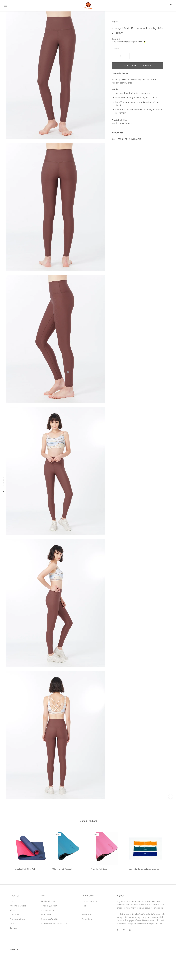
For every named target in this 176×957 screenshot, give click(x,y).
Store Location (48, 910)
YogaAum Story (17, 919)
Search (13, 901)
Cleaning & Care (18, 905)
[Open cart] (171, 5)
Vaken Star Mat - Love (99, 869)
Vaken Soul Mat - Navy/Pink (24, 869)
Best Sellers (87, 914)
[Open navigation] (5, 6)
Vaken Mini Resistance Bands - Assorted (144, 869)
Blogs (12, 910)
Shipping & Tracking (50, 919)
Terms (13, 923)
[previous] (8, 850)
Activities (14, 914)
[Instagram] (130, 929)
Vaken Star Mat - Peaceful (62, 869)
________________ (92, 910)
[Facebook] (118, 929)
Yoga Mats (87, 919)
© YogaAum (14, 949)
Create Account (89, 901)
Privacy (13, 928)
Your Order (46, 914)
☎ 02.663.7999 (48, 901)
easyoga (115, 21)
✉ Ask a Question (49, 905)
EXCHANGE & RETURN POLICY (54, 923)
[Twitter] (124, 929)
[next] (168, 850)
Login (84, 905)
